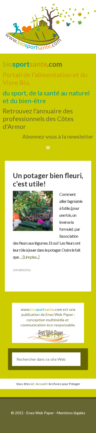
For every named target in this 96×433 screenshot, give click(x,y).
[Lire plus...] (31, 256)
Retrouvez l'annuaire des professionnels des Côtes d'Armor (38, 118)
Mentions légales (71, 412)
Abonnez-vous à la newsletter (57, 136)
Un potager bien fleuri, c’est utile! (48, 179)
